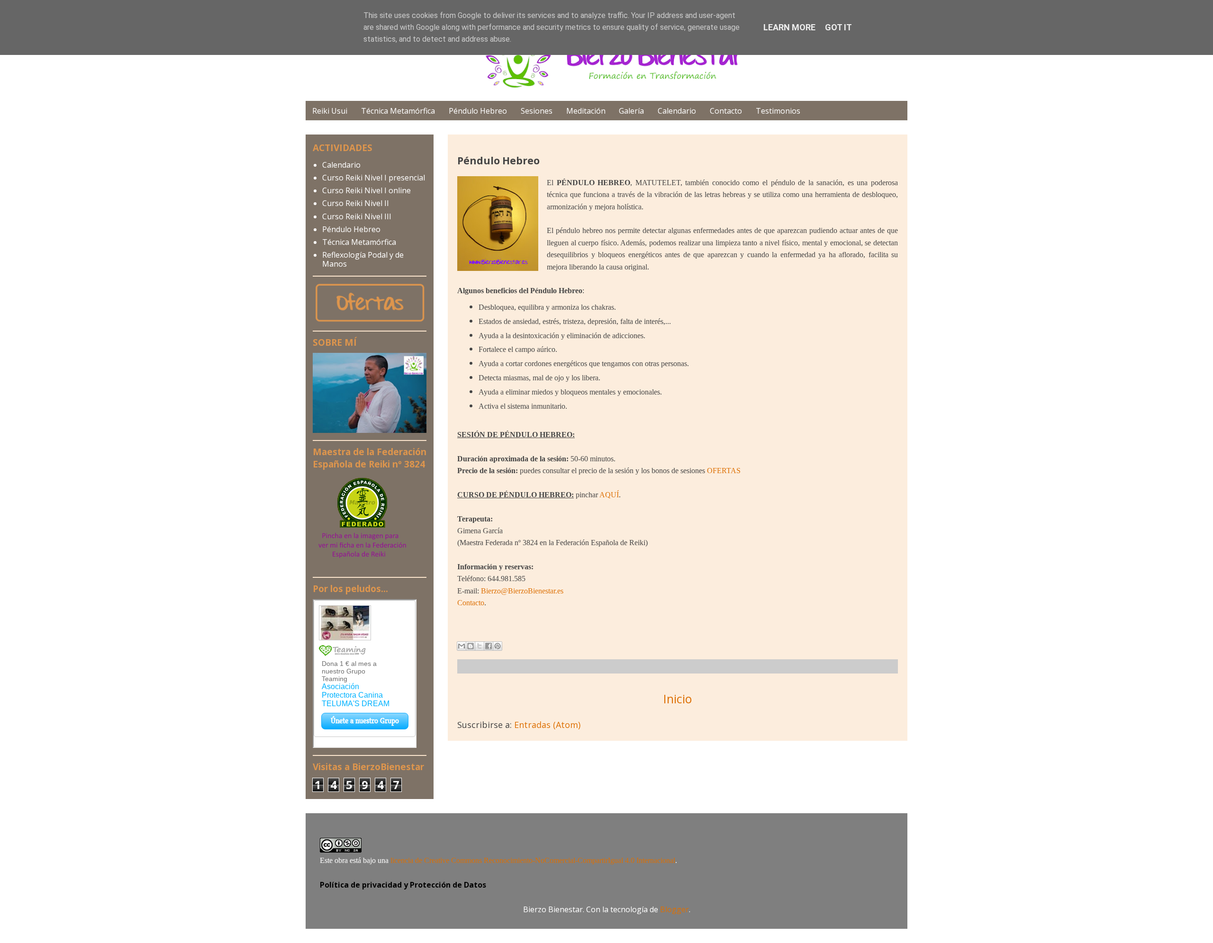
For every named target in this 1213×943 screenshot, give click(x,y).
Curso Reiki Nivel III (356, 216)
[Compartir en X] (479, 646)
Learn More (789, 27)
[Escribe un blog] (470, 646)
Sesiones (536, 111)
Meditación (586, 111)
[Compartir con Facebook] (488, 646)
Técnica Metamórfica (398, 111)
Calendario (677, 111)
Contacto (726, 111)
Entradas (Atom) (547, 724)
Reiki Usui (329, 111)
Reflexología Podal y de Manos (363, 259)
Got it (838, 27)
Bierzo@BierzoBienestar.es (522, 591)
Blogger (674, 909)
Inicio (677, 699)
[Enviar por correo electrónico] (461, 646)
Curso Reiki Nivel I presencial (373, 177)
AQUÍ (609, 495)
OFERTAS (724, 471)
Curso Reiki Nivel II (355, 203)
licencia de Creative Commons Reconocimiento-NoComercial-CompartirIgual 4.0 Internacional (532, 860)
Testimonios (778, 111)
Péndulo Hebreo (478, 111)
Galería (631, 111)
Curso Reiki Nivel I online (366, 190)
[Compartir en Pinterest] (497, 646)
